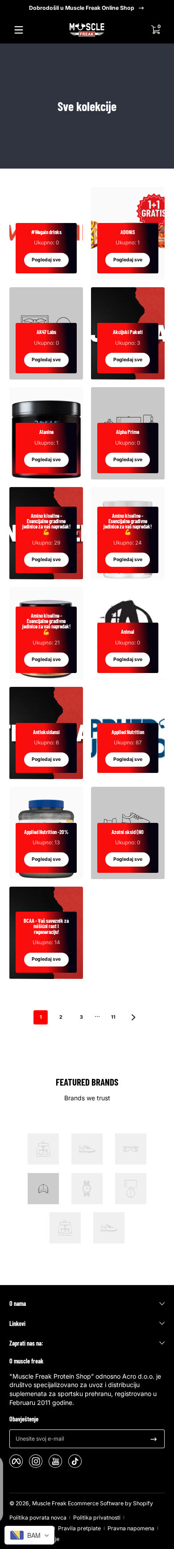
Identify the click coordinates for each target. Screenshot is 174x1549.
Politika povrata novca (37, 1517)
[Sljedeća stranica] (133, 1017)
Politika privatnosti (96, 1517)
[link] (43, 1150)
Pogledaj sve (46, 260)
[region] (87, 8)
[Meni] (18, 30)
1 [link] (41, 1017)
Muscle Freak (49, 1503)
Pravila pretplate (79, 1528)
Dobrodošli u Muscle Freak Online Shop (81, 7)
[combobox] (29, 1535)
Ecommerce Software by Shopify (110, 1503)
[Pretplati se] (154, 1438)
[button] (155, 29)
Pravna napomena (131, 1528)
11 (113, 1017)
